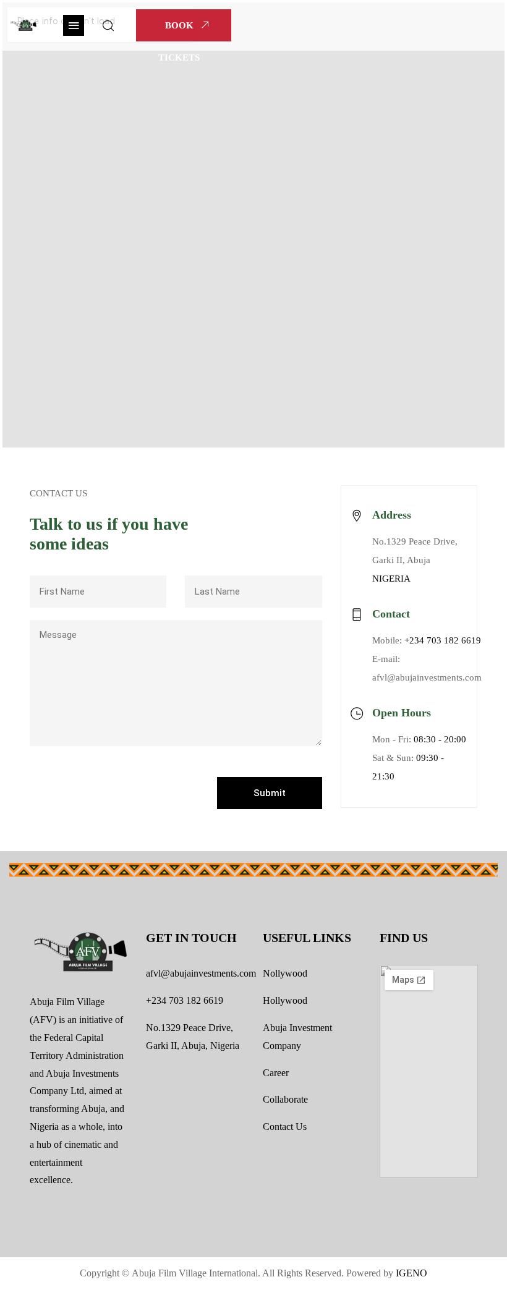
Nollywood (285, 973)
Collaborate (285, 1099)
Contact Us (285, 1126)
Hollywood (285, 1000)
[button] (73, 25)
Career (276, 1072)
